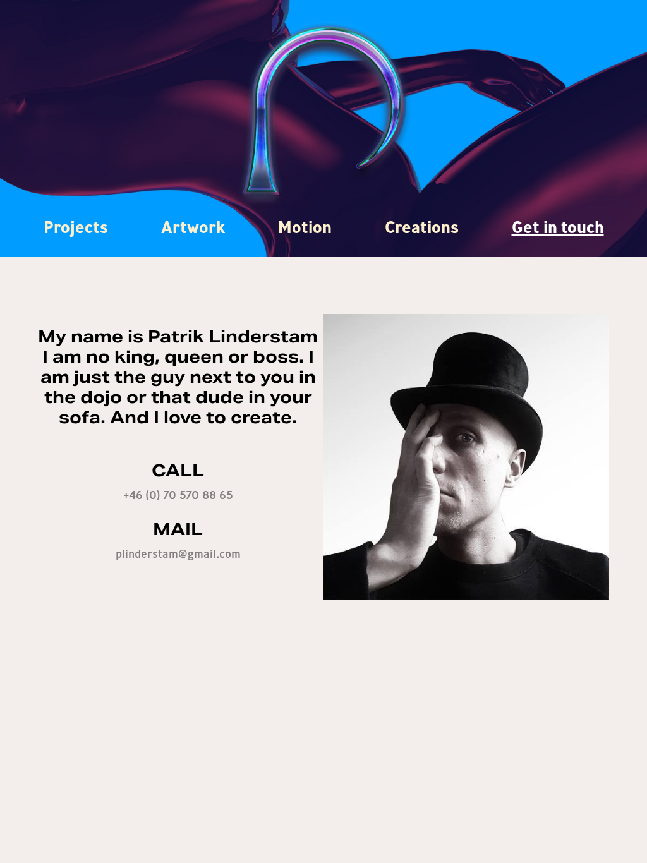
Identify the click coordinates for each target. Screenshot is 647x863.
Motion (305, 227)
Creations (422, 227)
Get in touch (558, 227)
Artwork (193, 227)
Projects (76, 227)
